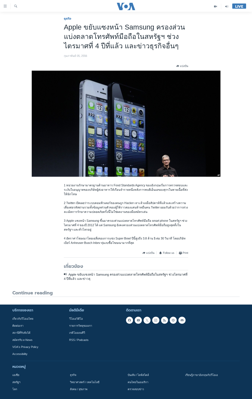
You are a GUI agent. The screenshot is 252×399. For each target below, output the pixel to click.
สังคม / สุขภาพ (78, 389)
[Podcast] (173, 320)
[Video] (215, 6)
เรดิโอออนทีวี (77, 332)
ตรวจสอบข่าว (136, 389)
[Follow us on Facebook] (129, 320)
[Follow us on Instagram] (155, 320)
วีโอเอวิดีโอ (76, 318)
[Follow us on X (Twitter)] (147, 320)
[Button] (182, 66)
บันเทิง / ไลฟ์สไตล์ (138, 375)
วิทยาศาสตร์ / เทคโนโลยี (84, 382)
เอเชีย (15, 375)
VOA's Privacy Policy (25, 347)
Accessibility (19, 354)
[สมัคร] (181, 320)
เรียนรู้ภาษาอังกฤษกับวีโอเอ (201, 375)
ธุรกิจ (67, 18)
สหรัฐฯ (16, 382)
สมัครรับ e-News (22, 339)
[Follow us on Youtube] (138, 320)
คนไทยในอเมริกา (138, 382)
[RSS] (164, 320)
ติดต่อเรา (17, 325)
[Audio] (226, 6)
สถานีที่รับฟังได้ (21, 332)
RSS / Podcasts (79, 339)
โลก (14, 389)
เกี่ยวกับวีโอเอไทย (22, 318)
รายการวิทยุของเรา (80, 325)
